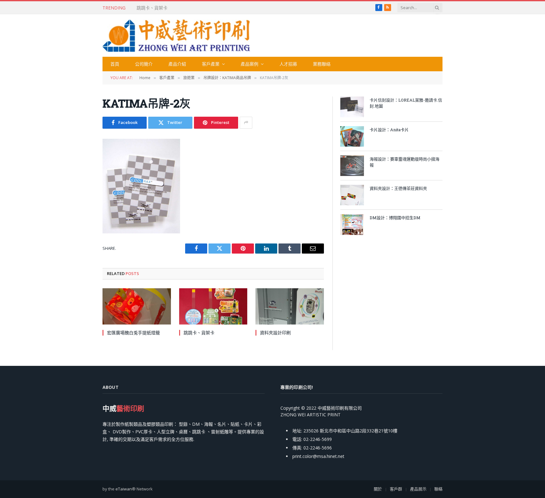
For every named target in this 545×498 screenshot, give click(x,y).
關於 (378, 489)
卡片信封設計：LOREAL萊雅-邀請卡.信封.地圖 (406, 103)
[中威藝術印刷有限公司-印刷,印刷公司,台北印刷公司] (176, 35)
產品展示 (418, 489)
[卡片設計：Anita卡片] (352, 136)
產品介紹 (177, 64)
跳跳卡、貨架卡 (152, 8)
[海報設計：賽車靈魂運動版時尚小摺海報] (352, 165)
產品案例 (249, 64)
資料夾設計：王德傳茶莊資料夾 (398, 188)
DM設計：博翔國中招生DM (395, 217)
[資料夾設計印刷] (289, 306)
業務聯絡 (322, 64)
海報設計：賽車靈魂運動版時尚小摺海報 (404, 162)
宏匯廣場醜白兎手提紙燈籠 (133, 333)
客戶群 (396, 489)
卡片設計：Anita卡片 (389, 129)
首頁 (114, 64)
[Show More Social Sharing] (246, 123)
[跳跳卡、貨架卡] (213, 306)
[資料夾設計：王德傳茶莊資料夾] (352, 195)
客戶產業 (211, 64)
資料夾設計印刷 (275, 333)
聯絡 (438, 489)
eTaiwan (123, 489)
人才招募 (288, 64)
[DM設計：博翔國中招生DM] (352, 224)
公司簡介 (144, 64)
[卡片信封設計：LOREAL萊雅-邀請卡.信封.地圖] (352, 107)
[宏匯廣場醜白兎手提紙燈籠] (137, 306)
